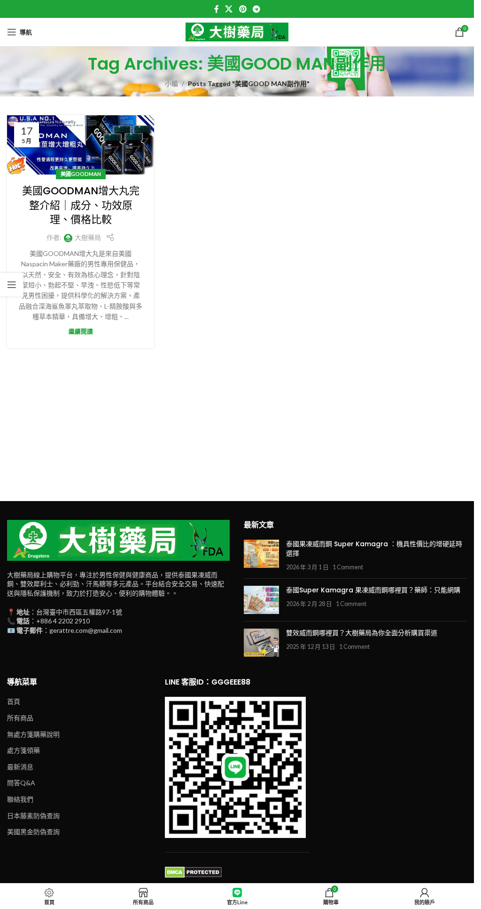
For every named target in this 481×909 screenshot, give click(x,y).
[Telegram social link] (256, 9)
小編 (171, 84)
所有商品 (20, 718)
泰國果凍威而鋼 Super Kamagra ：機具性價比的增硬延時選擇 (374, 548)
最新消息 (20, 767)
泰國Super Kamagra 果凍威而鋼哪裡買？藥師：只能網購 (373, 590)
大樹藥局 (88, 237)
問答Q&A (21, 783)
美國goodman (81, 174)
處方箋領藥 (23, 750)
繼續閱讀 (81, 331)
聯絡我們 (20, 799)
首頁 (13, 701)
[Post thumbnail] (261, 555)
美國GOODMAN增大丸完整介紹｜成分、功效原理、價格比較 (81, 205)
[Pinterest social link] (242, 9)
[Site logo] (237, 31)
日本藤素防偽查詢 (33, 816)
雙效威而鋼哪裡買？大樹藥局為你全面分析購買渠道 (361, 633)
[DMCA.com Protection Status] (193, 872)
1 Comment (348, 567)
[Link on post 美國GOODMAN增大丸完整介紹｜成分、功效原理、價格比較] (80, 145)
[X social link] (229, 9)
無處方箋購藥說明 (33, 734)
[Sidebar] (11, 284)
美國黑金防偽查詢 (33, 832)
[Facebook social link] (216, 9)
